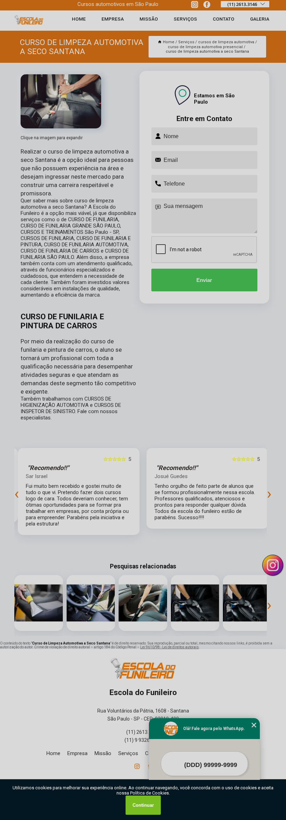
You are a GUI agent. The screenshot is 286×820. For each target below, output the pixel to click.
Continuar (143, 805)
